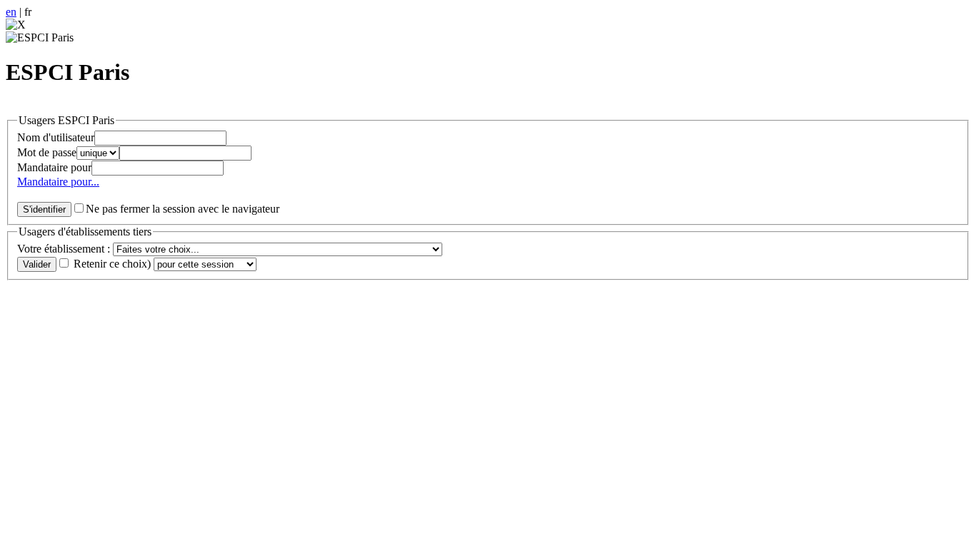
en (11, 12)
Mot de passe (46, 152)
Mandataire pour (54, 167)
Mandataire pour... (58, 182)
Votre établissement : (65, 249)
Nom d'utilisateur (55, 137)
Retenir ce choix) (112, 264)
